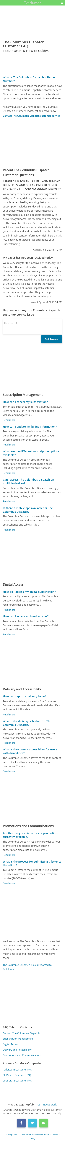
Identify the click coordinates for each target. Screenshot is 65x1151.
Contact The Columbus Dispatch (21, 1033)
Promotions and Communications (22, 1055)
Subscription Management (18, 1038)
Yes (38, 1104)
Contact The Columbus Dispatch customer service (31, 115)
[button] (62, 2)
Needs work (50, 1104)
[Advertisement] (32, 142)
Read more (9, 420)
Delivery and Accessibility (17, 1049)
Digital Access (10, 1044)
